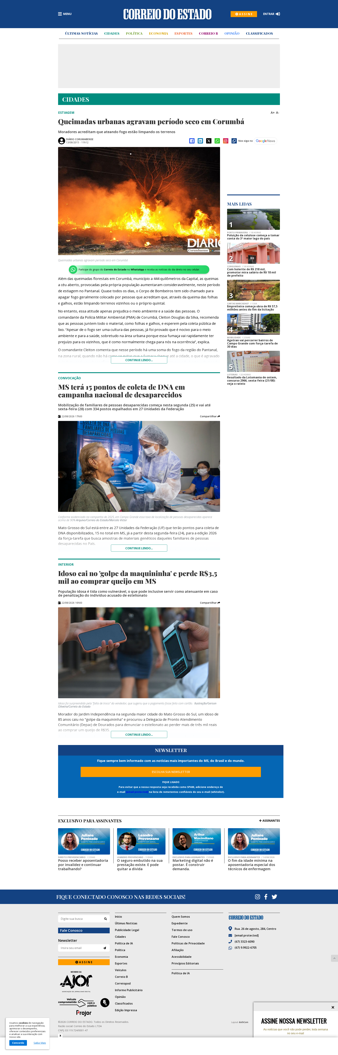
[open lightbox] (139, 201)
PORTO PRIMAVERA (244, 233)
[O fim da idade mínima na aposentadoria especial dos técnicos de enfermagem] (254, 841)
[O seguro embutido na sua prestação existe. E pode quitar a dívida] (141, 841)
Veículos (121, 970)
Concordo (18, 1042)
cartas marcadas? (242, 304)
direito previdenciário (76, 857)
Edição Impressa (126, 1010)
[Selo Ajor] (84, 982)
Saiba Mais (40, 1042)
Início (118, 916)
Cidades (111, 33)
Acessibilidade (182, 956)
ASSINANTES (271, 821)
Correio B (208, 33)
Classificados (259, 33)
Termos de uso (182, 930)
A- (277, 112)
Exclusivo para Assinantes (193, 857)
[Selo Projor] (84, 1007)
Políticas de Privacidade (188, 943)
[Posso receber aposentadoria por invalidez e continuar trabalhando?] (84, 841)
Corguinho (240, 267)
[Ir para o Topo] (334, 958)
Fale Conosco (181, 936)
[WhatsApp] (217, 140)
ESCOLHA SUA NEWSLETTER (171, 772)
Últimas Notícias (81, 33)
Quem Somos (181, 916)
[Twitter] (274, 897)
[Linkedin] (200, 140)
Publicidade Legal (127, 930)
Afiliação (178, 950)
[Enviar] (104, 948)
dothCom (243, 1022)
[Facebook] (191, 140)
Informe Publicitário (129, 990)
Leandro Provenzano (135, 857)
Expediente (180, 923)
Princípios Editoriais (185, 963)
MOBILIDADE (238, 338)
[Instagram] (225, 140)
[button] (210, 416)
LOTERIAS (239, 375)
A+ (273, 112)
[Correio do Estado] (254, 917)
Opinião (231, 33)
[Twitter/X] (208, 140)
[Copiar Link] (234, 140)
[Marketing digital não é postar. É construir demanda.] (197, 841)
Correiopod (123, 983)
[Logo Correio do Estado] (167, 14)
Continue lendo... (139, 360)
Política (134, 33)
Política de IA (124, 943)
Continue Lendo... (139, 548)
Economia (158, 33)
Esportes (183, 33)
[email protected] (137, 792)
